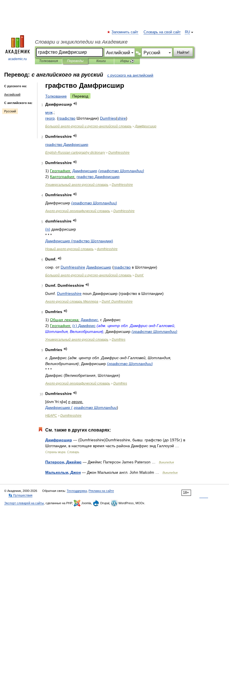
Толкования (48, 61)
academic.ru (17, 59)
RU (187, 32)
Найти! (183, 52)
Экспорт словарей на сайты (24, 503)
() (121, 171)
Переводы (75, 61)
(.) (84, 325)
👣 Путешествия (20, 495)
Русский (10, 111)
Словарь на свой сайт (162, 32)
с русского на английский (130, 75)
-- (88, 126)
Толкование (56, 96)
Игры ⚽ (127, 61)
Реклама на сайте (101, 490)
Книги (101, 61)
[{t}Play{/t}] (75, 103)
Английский (12, 94)
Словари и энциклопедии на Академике (81, 42)
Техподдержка (77, 490)
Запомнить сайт (125, 32)
